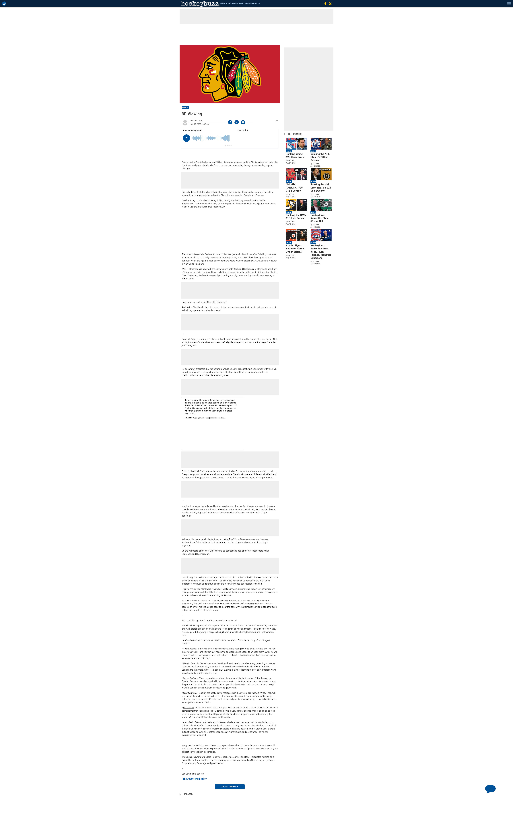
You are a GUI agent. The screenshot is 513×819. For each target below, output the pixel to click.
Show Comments (229, 786)
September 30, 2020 (217, 418)
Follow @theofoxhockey (194, 778)
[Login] (4, 3)
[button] (509, 3)
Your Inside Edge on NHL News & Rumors (240, 3)
